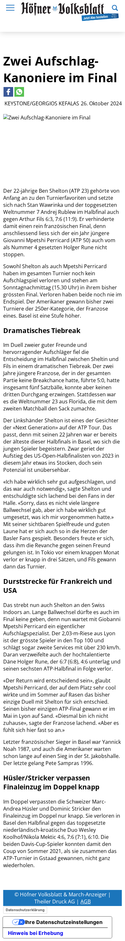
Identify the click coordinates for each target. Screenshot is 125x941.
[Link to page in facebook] (8, 92)
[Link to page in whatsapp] (19, 92)
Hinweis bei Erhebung (35, 933)
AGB (85, 901)
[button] (115, 7)
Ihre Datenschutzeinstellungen (64, 922)
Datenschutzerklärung (25, 910)
